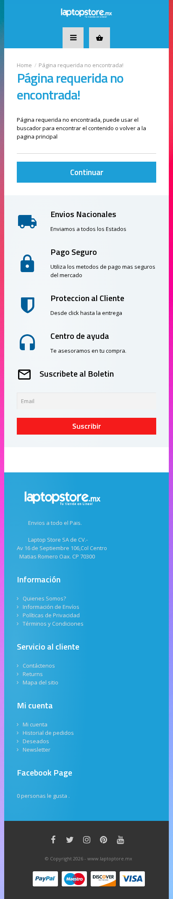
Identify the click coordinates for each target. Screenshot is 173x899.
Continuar (86, 172)
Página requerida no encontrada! (81, 65)
